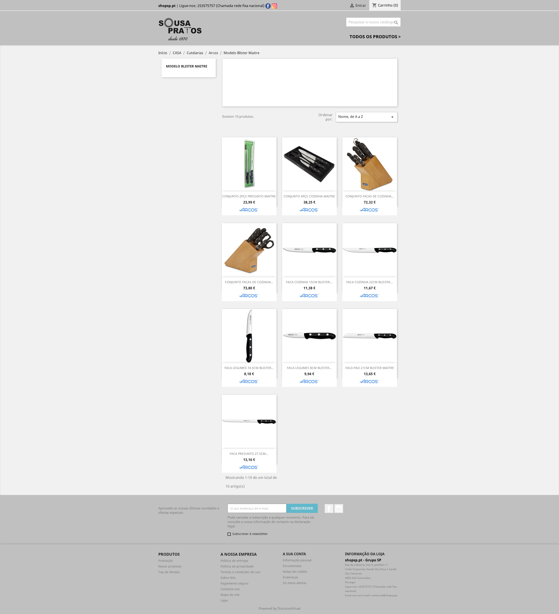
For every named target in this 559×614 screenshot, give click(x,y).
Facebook (329, 508)
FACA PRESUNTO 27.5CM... (249, 454)
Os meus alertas (295, 583)
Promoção (165, 561)
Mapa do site (230, 595)
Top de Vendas (169, 572)
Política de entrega (234, 561)
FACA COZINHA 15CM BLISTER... (309, 282)
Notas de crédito (295, 571)
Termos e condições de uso (240, 572)
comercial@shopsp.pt (384, 595)
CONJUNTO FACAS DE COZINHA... (369, 196)
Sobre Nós (228, 578)
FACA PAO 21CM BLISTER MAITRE (369, 368)
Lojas (224, 600)
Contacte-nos (230, 589)
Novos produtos (169, 566)
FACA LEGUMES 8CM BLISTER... (309, 368)
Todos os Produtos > (375, 37)
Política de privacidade (237, 566)
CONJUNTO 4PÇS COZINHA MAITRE (309, 196)
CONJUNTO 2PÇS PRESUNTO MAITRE (249, 196)
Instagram (338, 508)
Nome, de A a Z (366, 117)
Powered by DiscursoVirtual (279, 608)
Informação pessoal (297, 560)
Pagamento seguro (234, 583)
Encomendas (292, 566)
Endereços (290, 577)
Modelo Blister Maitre (186, 66)
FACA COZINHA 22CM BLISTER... (369, 282)
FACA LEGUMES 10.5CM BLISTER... (249, 368)
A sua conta (294, 554)
